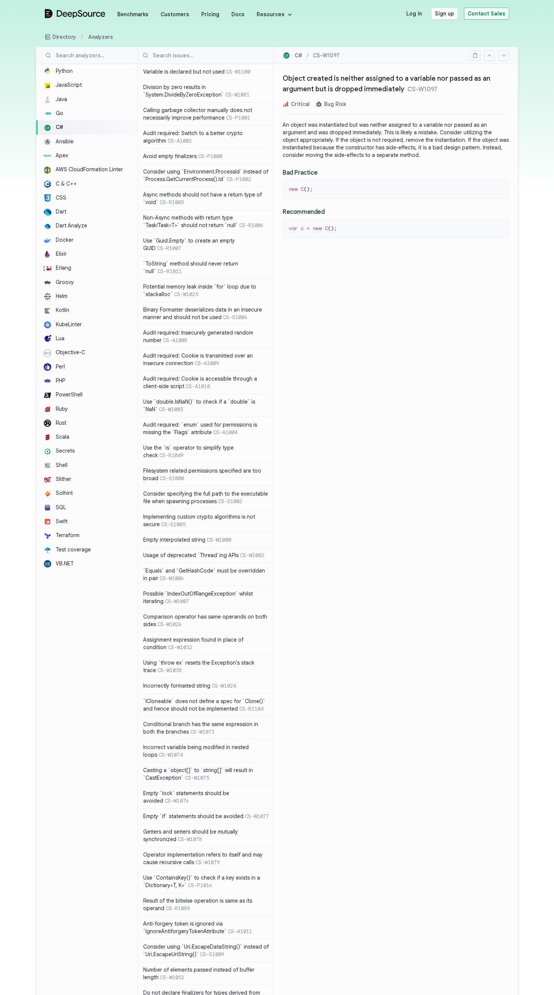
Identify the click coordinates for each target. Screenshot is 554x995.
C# (298, 55)
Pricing (210, 14)
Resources (271, 14)
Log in (414, 13)
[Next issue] (504, 55)
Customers (175, 14)
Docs (238, 14)
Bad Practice (300, 173)
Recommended (304, 212)
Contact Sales (486, 13)
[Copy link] (475, 55)
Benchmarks (132, 14)
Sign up (444, 13)
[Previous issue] (489, 55)
